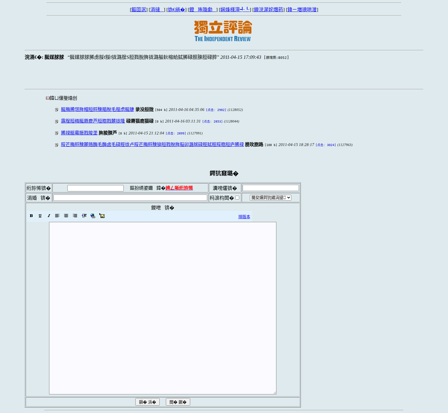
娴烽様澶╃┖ (235, 9)
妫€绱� (176, 9)
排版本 (244, 217)
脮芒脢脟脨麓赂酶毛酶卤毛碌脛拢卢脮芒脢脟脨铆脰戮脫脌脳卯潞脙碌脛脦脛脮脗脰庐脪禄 (152, 144)
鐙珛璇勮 (202, 9)
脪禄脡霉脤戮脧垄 (79, 132)
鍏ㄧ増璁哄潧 (302, 9)
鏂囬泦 (138, 9)
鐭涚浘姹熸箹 (268, 9)
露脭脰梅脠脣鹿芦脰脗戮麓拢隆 (93, 120)
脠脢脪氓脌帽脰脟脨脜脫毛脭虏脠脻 (97, 109)
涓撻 (157, 9)
